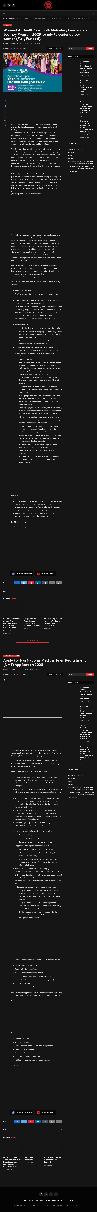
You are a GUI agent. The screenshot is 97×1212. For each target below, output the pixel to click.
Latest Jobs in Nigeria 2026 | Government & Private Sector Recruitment (81, 162)
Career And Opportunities (76, 149)
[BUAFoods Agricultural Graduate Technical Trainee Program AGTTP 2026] (53, 610)
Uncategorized (72, 172)
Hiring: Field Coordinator (29, 1158)
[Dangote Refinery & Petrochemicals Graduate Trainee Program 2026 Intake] (33, 610)
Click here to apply (18, 527)
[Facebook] (5, 101)
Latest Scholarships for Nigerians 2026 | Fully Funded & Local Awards (81, 167)
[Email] (5, 120)
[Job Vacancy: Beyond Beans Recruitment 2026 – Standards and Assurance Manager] (73, 83)
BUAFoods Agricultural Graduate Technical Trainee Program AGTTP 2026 (53, 622)
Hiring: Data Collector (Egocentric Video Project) (52, 1159)
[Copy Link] (20, 48)
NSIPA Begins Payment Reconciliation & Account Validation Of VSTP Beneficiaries (86, 67)
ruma (6, 43)
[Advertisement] (40, 108)
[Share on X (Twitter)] (14, 48)
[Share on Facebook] (11, 48)
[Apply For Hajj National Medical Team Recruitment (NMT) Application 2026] (32, 698)
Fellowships (7, 25)
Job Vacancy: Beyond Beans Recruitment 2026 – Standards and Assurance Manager (86, 86)
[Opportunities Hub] (48, 5)
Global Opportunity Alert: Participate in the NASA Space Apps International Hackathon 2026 (12, 1162)
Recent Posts (73, 56)
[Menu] (4, 13)
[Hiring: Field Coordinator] (33, 1149)
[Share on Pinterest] (17, 48)
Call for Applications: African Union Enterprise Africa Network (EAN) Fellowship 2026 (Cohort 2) (11, 624)
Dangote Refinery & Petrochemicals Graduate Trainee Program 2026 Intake (32, 622)
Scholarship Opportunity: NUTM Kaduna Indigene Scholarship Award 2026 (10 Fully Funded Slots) (86, 127)
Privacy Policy (57, 1200)
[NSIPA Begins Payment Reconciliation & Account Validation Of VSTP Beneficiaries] (73, 64)
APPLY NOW (16, 1066)
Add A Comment (32, 640)
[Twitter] (5, 106)
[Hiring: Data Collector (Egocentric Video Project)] (53, 1149)
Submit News (45, 1200)
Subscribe (69, 1200)
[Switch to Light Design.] (90, 13)
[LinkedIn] (5, 111)
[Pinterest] (5, 116)
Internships (71, 158)
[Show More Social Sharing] (24, 48)
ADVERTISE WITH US (31, 1200)
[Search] (93, 13)
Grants (70, 155)
